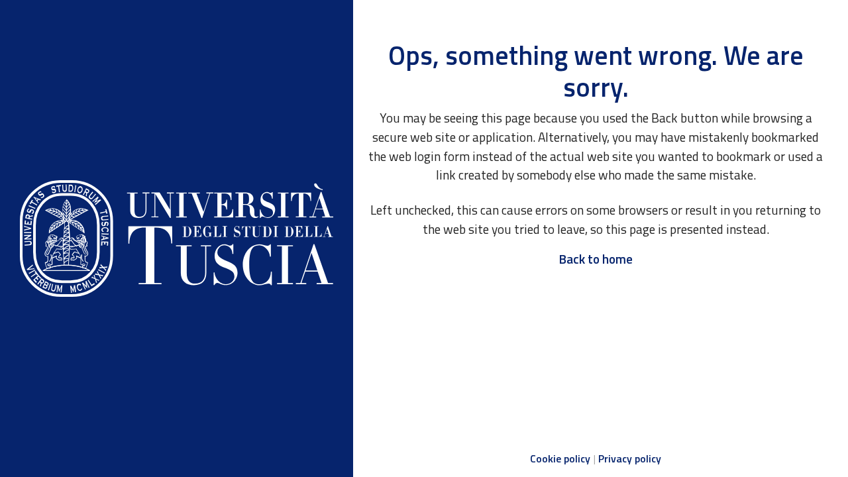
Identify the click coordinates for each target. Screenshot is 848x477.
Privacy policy (629, 458)
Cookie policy (560, 458)
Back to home (595, 258)
